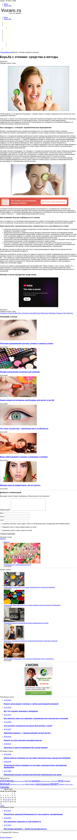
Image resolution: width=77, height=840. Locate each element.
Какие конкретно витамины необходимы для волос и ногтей (27, 400)
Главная (3, 52)
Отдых (6, 36)
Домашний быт (10, 24)
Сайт (1, 520)
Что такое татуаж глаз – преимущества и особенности (24, 428)
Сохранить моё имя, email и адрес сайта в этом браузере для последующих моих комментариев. (36, 523)
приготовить (30, 784)
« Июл (2, 806)
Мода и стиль (9, 34)
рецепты (62, 784)
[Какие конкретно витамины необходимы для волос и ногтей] (18, 396)
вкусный (28, 781)
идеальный (54, 781)
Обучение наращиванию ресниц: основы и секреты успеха (26, 343)
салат (66, 784)
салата (71, 784)
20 (8, 799)
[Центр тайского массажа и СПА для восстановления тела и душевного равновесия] (14, 657)
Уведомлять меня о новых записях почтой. (17, 530)
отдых (19, 784)
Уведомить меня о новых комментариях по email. (19, 527)
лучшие (67, 781)
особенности (13, 784)
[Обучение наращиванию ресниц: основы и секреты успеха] (18, 340)
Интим (6, 30)
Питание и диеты (11, 37)
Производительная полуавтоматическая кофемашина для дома (26, 623)
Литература (12, 46)
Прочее (7, 41)
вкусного (16, 781)
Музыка (10, 44)
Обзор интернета (13, 42)
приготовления (43, 784)
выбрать (36, 781)
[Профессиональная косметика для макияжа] (18, 368)
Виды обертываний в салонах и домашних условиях (24, 457)
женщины (43, 781)
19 (6, 799)
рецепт (54, 783)
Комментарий (5, 510)
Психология (12, 27)
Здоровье (8, 25)
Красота (7, 32)
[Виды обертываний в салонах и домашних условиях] (18, 453)
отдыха (23, 784)
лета (60, 780)
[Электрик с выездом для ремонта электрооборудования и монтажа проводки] (14, 639)
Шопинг (7, 39)
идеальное (48, 781)
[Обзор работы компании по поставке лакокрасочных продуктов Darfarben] (14, 585)
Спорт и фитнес (13, 29)
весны (10, 780)
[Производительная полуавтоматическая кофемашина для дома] (14, 621)
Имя (2, 513)
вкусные (22, 781)
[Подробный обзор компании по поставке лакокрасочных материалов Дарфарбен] (14, 603)
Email (2, 516)
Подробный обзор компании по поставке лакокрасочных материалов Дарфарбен (32, 605)
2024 (3, 780)
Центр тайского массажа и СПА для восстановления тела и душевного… (29, 659)
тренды (4, 786)
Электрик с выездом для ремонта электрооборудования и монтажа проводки (30, 641)
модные (5, 783)
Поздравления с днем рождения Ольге (17, 565)
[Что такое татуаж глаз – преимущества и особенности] (18, 425)
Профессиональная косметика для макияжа (20, 372)
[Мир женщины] (11, 14)
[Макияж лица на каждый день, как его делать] (18, 481)
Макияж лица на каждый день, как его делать (20, 485)
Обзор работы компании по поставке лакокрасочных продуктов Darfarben (29, 587)
